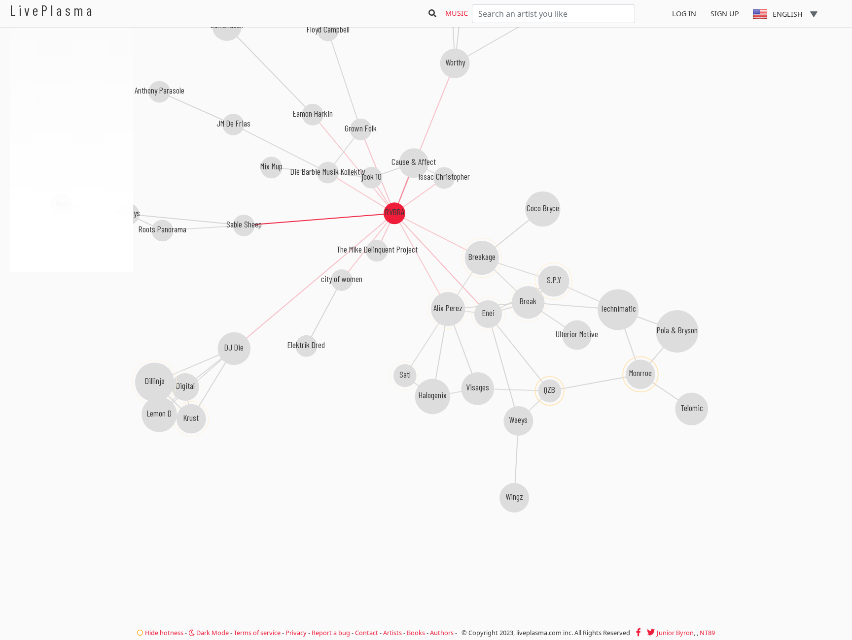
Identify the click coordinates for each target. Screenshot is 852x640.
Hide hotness (163, 632)
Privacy (296, 632)
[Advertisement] (71, 324)
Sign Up (724, 13)
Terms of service (257, 632)
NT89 (707, 632)
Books (416, 632)
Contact (366, 632)
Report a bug (331, 632)
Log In (684, 13)
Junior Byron (675, 632)
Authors (442, 632)
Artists (392, 632)
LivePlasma (52, 10)
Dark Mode (212, 632)
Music (456, 13)
